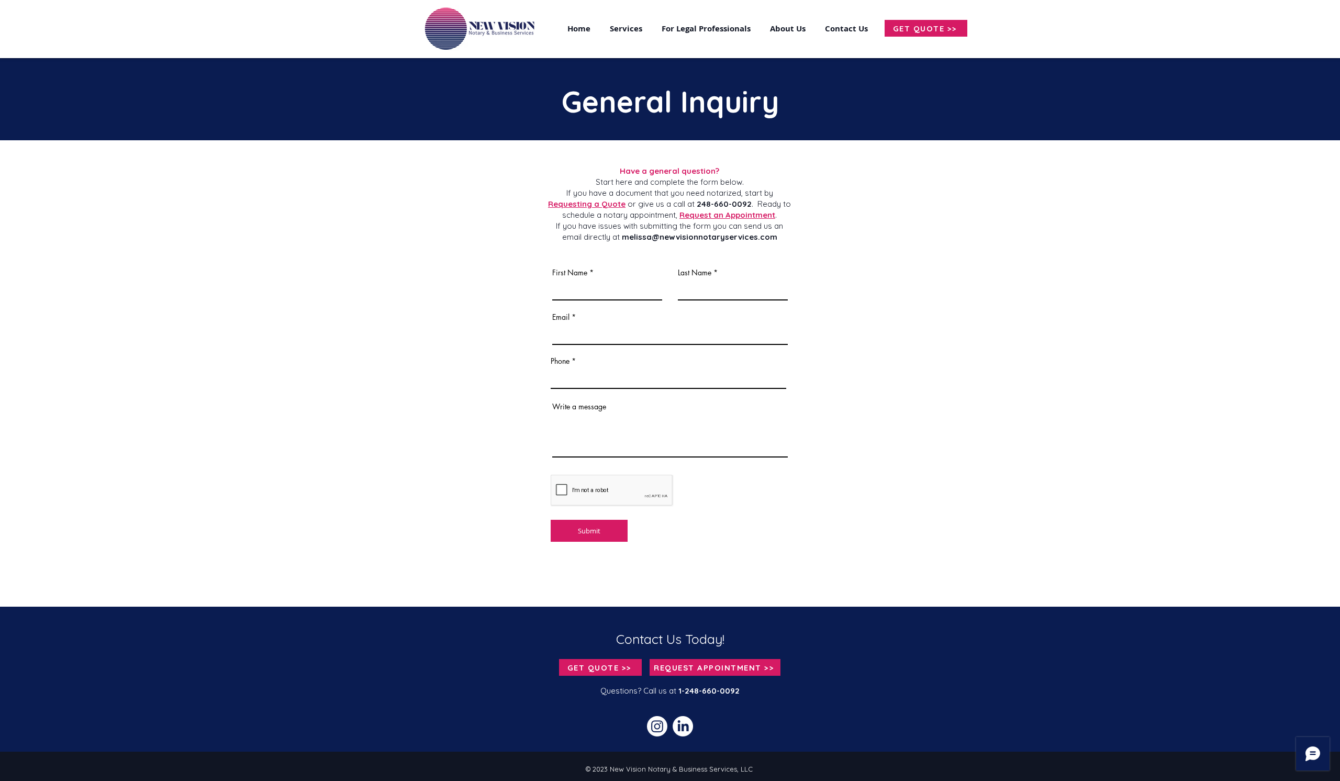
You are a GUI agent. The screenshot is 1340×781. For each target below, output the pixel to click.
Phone (560, 361)
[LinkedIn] (683, 726)
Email (561, 317)
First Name (569, 272)
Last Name (694, 272)
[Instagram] (657, 726)
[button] (848, 28)
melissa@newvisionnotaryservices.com (699, 237)
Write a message (579, 406)
